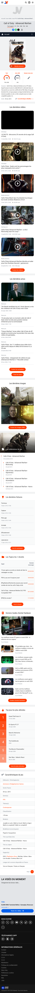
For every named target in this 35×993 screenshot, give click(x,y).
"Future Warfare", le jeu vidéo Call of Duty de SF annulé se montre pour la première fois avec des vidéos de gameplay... (17, 333)
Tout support (10, 26)
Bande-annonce (19, 66)
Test (7, 73)
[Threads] (30, 922)
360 (27, 26)
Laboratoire (4, 540)
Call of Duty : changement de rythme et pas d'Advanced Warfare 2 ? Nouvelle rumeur (15, 359)
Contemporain (7, 807)
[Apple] (7, 939)
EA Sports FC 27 (14, 724)
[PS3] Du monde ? (6, 598)
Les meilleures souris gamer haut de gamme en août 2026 (24, 680)
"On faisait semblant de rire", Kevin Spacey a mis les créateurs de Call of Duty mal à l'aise (17, 307)
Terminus (4, 503)
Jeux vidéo (8, 18)
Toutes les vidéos (17, 270)
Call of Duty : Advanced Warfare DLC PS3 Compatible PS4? (13, 592)
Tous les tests (17, 374)
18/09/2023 (31, 577)
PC (15, 26)
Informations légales (7, 955)
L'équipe (3, 952)
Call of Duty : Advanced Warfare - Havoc (19, 486)
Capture (3, 510)
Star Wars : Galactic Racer (16, 757)
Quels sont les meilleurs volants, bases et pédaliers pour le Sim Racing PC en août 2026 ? (24, 691)
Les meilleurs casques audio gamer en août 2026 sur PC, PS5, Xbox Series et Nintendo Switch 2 (24, 659)
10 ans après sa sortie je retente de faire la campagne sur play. (14, 571)
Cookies (3, 968)
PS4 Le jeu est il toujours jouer (10, 578)
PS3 (24, 26)
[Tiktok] (25, 922)
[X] (7, 922)
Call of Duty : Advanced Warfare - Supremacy (17, 471)
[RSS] (21, 922)
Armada (3, 525)
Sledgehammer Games (17, 784)
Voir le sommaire (17, 548)
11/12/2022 (31, 598)
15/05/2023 (31, 584)
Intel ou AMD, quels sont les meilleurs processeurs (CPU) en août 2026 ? (23, 670)
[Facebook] (3, 922)
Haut (28, 872)
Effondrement (5, 532)
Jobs (2, 980)
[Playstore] (3, 939)
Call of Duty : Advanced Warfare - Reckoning (17, 463)
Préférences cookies (7, 973)
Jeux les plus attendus (17, 766)
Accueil (3, 18)
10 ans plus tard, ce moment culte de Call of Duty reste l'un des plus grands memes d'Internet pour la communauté (16, 320)
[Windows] (12, 939)
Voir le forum (17, 604)
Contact (3, 950)
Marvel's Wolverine (14, 733)
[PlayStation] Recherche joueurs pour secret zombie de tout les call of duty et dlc (14, 584)
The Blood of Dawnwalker (16, 749)
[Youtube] (16, 922)
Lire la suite (4, 907)
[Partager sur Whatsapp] (16, 30)
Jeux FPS (14, 18)
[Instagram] (12, 922)
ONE (21, 26)
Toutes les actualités (17, 369)
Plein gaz (4, 518)
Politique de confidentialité (9, 965)
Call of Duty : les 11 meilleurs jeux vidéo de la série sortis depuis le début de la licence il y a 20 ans (16, 346)
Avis (16, 73)
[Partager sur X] (18, 30)
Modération (4, 962)
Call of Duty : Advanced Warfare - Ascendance (17, 479)
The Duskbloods (14, 741)
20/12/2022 (31, 591)
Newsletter (4, 975)
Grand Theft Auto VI (15, 716)
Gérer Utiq (4, 970)
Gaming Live (14, 229)
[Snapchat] (3, 927)
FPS (4, 799)
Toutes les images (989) (17, 427)
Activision (6, 784)
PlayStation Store (12, 856)
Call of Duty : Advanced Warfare (17, 23)
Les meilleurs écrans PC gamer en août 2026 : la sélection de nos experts (15, 638)
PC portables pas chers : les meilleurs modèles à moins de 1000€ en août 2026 (24, 648)
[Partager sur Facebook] (13, 30)
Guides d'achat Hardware (17, 700)
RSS (2, 978)
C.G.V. (3, 960)
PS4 (18, 26)
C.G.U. (3, 957)
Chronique (17, 134)
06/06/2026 (31, 571)
